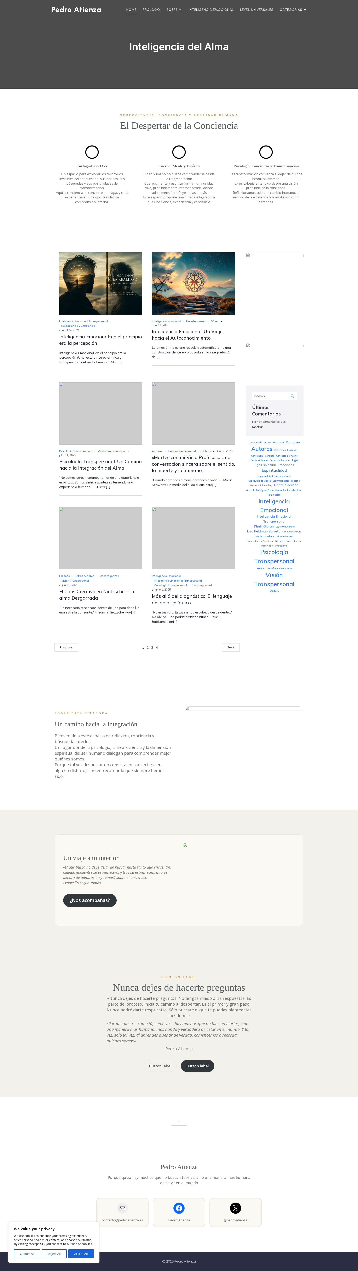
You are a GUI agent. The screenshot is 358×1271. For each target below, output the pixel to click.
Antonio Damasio (286, 442)
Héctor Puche (282, 490)
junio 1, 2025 (163, 589)
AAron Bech (255, 442)
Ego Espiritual (265, 465)
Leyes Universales (256, 10)
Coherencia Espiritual (285, 450)
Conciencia (257, 455)
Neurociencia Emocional (260, 541)
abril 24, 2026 (71, 330)
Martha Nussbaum (265, 536)
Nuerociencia (294, 541)
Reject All (54, 1254)
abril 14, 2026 (160, 325)
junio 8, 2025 (70, 585)
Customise (27, 1254)
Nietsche (280, 541)
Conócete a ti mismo (287, 455)
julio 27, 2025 (224, 450)
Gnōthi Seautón (286, 485)
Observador (267, 545)
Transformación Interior (279, 568)
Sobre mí (174, 10)
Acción (267, 442)
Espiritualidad (274, 470)
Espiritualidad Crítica (259, 480)
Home (131, 10)
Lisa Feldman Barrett (263, 531)
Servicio (260, 568)
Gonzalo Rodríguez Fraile (259, 490)
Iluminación (274, 494)
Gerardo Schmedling (261, 485)
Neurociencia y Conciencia (78, 325)
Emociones (286, 465)
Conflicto (269, 455)
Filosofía (64, 576)
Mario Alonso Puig (291, 531)
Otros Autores (85, 576)
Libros (207, 451)
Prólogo (151, 10)
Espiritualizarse (281, 480)
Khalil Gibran (264, 526)
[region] (53, 1242)
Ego (295, 460)
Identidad (297, 490)
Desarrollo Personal (280, 460)
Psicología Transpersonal (75, 451)
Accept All (81, 1254)
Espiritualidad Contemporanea (274, 476)
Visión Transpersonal (111, 451)
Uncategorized (196, 321)
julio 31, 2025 (67, 455)
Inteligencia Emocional (211, 10)
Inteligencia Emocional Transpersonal (83, 321)
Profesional (281, 545)
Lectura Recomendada (182, 451)
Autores (157, 451)
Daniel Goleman (259, 460)
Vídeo (215, 321)
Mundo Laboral (285, 536)
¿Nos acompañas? (90, 900)
